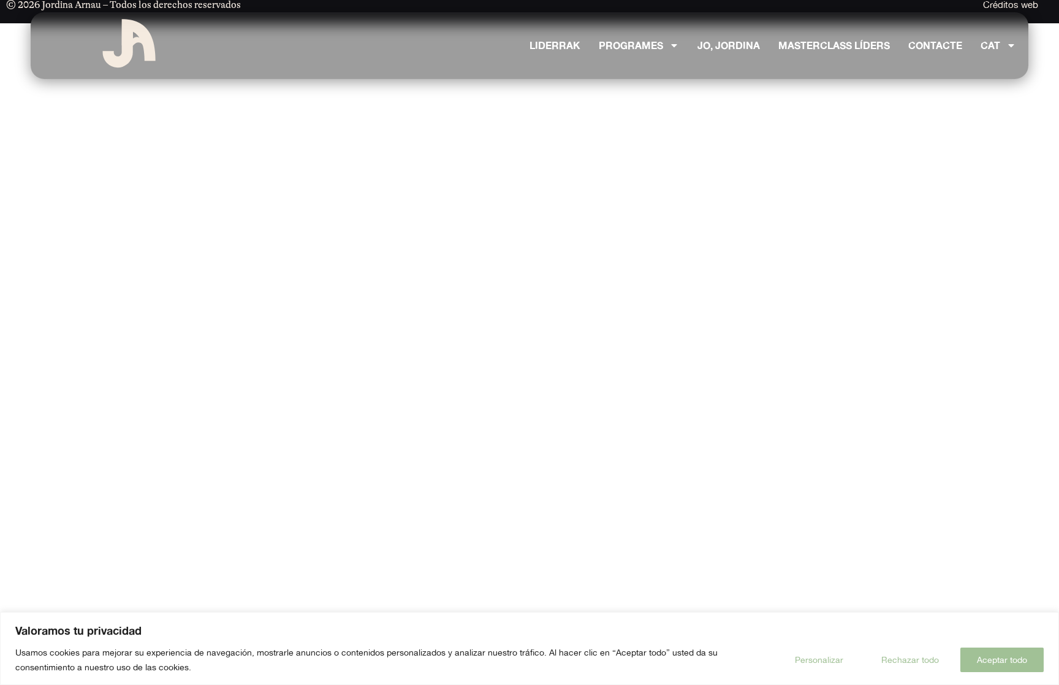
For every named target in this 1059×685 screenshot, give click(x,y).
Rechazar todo (910, 660)
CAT (990, 45)
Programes (631, 45)
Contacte (935, 45)
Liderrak (555, 45)
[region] (529, 648)
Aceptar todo (1002, 660)
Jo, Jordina (728, 45)
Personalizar (819, 660)
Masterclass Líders (834, 45)
